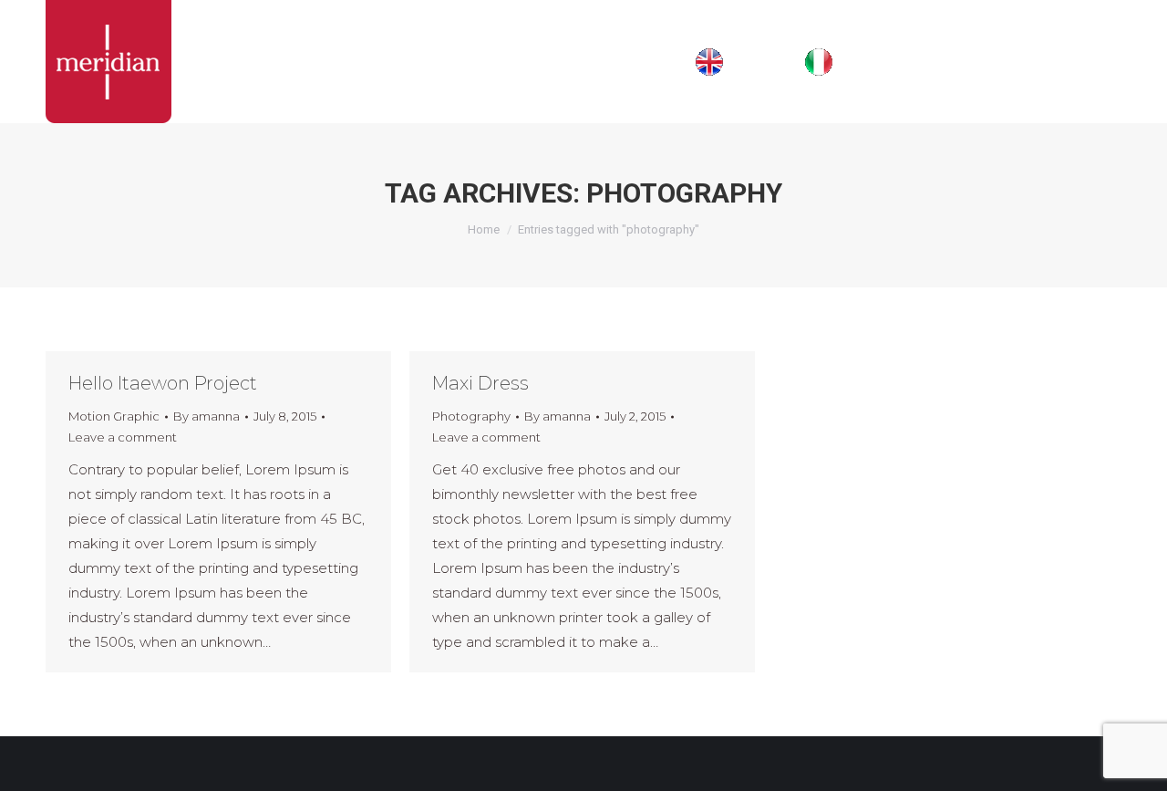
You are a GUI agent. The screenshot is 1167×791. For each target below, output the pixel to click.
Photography (471, 416)
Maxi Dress (480, 383)
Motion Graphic (114, 416)
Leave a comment (122, 437)
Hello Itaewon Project (162, 383)
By (206, 416)
